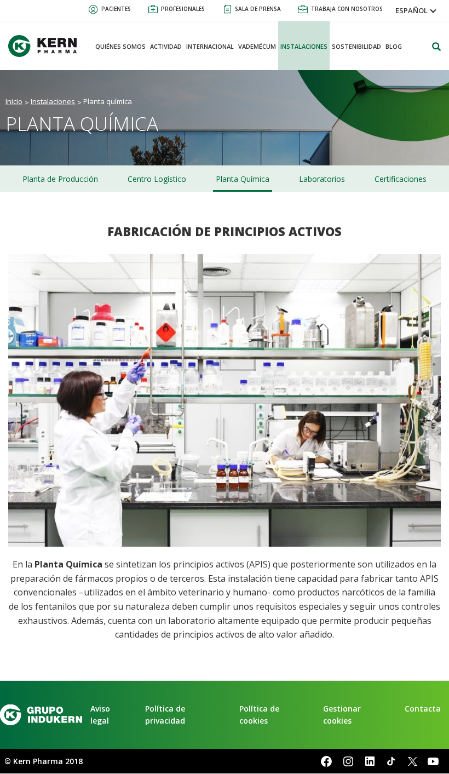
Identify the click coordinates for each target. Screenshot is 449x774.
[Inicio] (46, 46)
